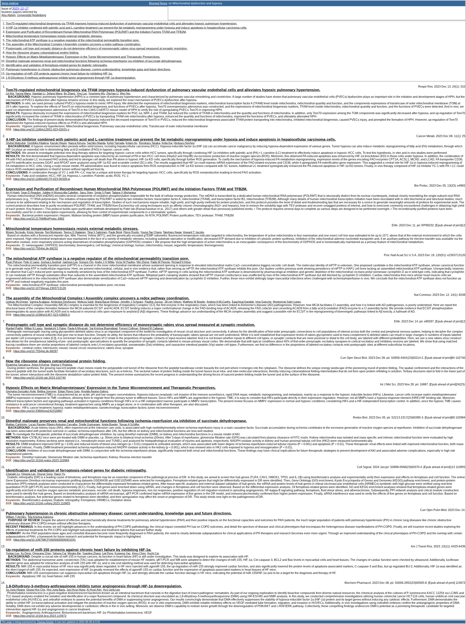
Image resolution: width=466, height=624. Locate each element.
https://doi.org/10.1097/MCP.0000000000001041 (44, 539)
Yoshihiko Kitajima (38, 143)
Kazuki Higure (58, 143)
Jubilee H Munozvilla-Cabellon (60, 192)
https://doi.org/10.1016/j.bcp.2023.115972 (39, 615)
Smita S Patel (102, 192)
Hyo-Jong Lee (111, 589)
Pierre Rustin (131, 232)
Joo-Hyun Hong (75, 589)
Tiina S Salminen (97, 232)
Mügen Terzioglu (15, 232)
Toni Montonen (53, 232)
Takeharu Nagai (172, 232)
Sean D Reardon (31, 192)
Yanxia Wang (23, 93)
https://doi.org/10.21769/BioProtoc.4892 (38, 218)
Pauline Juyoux (154, 301)
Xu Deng (26, 553)
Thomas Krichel (45, 622)
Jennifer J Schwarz (131, 301)
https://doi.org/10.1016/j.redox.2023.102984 (41, 460)
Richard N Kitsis (181, 262)
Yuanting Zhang (91, 553)
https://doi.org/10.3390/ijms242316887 (38, 410)
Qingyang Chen (41, 553)
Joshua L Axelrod (51, 262)
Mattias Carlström (16, 424)
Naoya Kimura (76, 143)
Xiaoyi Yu (59, 474)
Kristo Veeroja (35, 232)
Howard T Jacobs (193, 232)
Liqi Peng (107, 553)
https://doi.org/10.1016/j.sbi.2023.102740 (39, 377)
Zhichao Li (112, 93)
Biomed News (158, 3)
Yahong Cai (59, 553)
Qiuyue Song (44, 474)
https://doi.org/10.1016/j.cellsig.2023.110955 (41, 503)
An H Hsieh (12, 192)
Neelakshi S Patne (55, 328)
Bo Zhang (69, 93)
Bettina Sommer (46, 391)
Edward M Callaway (151, 328)
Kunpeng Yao (122, 553)
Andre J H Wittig (104, 262)
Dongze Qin (86, 262)
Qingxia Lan (28, 474)
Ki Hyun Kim (94, 589)
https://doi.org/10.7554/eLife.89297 (35, 351)
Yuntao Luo (12, 553)
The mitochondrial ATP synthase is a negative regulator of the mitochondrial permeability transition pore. (72, 40)
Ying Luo (82, 93)
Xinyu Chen (139, 553)
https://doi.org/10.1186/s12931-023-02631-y (41, 129)
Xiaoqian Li (38, 93)
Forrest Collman (128, 328)
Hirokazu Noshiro (184, 143)
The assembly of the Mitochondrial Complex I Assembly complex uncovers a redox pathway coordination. (73, 44)
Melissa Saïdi (85, 301)
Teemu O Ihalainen (75, 232)
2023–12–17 (20, 8)
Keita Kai (167, 143)
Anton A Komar (40, 364)
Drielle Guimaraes (89, 424)
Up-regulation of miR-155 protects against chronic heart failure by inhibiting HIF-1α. (59, 73)
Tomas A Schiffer (129, 424)
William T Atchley (16, 517)
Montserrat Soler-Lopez (287, 301)
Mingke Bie (74, 553)
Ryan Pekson (14, 262)
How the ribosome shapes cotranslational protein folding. (42, 52)
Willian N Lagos (33, 328)
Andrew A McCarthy (218, 301)
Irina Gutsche (263, 301)
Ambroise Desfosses (63, 301)
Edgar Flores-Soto (69, 391)
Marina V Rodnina (61, 364)
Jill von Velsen (172, 301)
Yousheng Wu (96, 93)
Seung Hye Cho (35, 589)
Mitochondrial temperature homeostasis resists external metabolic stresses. (54, 36)
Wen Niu (125, 93)
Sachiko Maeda (96, 143)
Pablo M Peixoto (160, 262)
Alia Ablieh (8, 15)
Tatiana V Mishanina (124, 192)
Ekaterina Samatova (18, 364)
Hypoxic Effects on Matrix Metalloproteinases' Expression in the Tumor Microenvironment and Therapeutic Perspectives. (83, 56)
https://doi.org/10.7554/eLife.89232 (35, 248)
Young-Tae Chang (150, 232)
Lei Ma (10, 93)
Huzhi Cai (153, 553)
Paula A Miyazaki (78, 328)
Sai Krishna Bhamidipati (103, 328)
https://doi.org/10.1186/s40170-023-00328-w (41, 179)
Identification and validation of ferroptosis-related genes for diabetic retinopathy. (57, 65)
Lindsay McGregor (17, 301)
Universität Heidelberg (31, 15)
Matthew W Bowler (194, 301)
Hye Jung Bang (56, 589)
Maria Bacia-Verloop (107, 301)
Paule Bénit (115, 232)
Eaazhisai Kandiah (243, 301)
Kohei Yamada (115, 143)
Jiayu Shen (86, 192)
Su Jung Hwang (15, 589)
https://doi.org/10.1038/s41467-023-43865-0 (41, 314)
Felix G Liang (31, 262)
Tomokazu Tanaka (149, 143)
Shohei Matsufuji (15, 143)
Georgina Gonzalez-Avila (21, 391)
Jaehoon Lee (70, 262)
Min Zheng (143, 262)
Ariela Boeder (110, 424)
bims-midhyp (10, 3)
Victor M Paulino (125, 262)
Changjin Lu (13, 474)
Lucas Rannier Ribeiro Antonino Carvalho (53, 424)
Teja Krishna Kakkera (40, 517)
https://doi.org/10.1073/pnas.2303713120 (39, 288)
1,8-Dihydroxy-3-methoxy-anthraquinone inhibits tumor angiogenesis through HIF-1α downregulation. (71, 77)
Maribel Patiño (14, 328)
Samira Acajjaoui (39, 301)
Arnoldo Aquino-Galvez (94, 391)
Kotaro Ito (131, 143)
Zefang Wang (54, 93)
